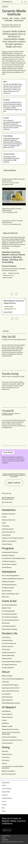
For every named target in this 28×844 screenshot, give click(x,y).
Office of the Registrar (9, 541)
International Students (9, 584)
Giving (6, 747)
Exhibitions (5, 723)
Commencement (7, 743)
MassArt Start (6, 608)
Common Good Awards (9, 737)
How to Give (6, 757)
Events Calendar (7, 714)
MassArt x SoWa (7, 726)
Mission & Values (7, 675)
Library (4, 523)
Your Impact (6, 760)
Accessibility (5, 839)
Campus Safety (7, 658)
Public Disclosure (7, 697)
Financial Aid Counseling (9, 629)
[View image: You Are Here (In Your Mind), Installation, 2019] (14, 175)
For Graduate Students (9, 614)
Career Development (8, 532)
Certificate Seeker (8, 587)
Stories (4, 720)
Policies (4, 837)
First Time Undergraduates (10, 575)
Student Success (7, 646)
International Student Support (11, 661)
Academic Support (8, 529)
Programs (8, 548)
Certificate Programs (9, 561)
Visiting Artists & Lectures (10, 729)
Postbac (16, 18)
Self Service (6, 623)
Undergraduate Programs (10, 552)
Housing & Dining (7, 640)
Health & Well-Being (8, 655)
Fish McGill (8, 337)
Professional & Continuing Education (13, 558)
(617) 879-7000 (7, 502)
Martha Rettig (10, 374)
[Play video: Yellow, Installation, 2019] (14, 196)
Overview (5, 18)
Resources (5, 596)
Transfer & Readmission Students (12, 578)
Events (4, 811)
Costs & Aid (9, 601)
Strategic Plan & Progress (10, 685)
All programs (4, 6)
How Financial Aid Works (9, 605)
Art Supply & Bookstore (9, 664)
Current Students (6, 788)
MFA (11, 18)
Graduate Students (8, 581)
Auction (4, 763)
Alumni (4, 785)
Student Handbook (8, 667)
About (6, 672)
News (3, 808)
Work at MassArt (7, 700)
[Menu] (25, 2)
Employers (5, 795)
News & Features (10, 233)
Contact (4, 801)
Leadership (5, 682)
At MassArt (9, 707)
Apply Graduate (14, 483)
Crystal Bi (8, 411)
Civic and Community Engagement (13, 679)
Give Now (5, 751)
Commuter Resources (9, 643)
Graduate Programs (8, 555)
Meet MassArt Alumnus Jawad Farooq (13, 302)
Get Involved (6, 649)
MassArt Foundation (8, 771)
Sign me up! (6, 830)
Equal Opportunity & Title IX (10, 688)
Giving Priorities (7, 754)
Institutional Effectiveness (10, 691)
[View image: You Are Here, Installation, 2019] (14, 216)
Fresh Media (8, 20)
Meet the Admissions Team (10, 593)
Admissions (9, 571)
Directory (4, 804)
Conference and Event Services (12, 740)
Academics (8, 510)
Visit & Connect (7, 590)
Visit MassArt (6, 711)
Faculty (23, 18)
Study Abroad (6, 535)
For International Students (10, 620)
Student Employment (9, 652)
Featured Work (18, 20)
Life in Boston (6, 637)
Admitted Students (7, 798)
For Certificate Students (10, 617)
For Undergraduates (8, 611)
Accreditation (6, 694)
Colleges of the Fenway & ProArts (12, 538)
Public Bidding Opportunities (11, 703)
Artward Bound (6, 567)
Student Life (9, 633)
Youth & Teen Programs (9, 564)
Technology (5, 526)
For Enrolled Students (9, 626)
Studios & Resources (8, 520)
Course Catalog (7, 544)
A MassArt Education (8, 514)
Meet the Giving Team (9, 774)
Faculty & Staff (6, 792)
